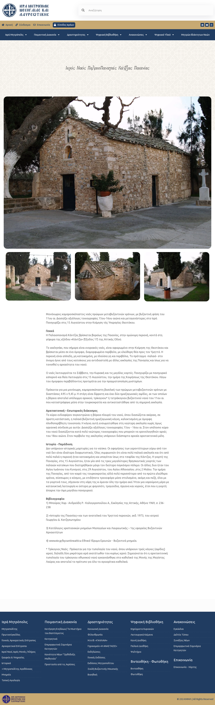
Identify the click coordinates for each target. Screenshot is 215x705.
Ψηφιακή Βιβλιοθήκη (107, 34)
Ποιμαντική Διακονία (45, 34)
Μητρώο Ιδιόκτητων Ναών (195, 34)
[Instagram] (211, 25)
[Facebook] (202, 25)
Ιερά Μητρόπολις (14, 34)
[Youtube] (207, 25)
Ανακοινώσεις (136, 34)
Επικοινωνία (183, 660)
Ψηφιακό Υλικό (163, 34)
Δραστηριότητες (76, 34)
